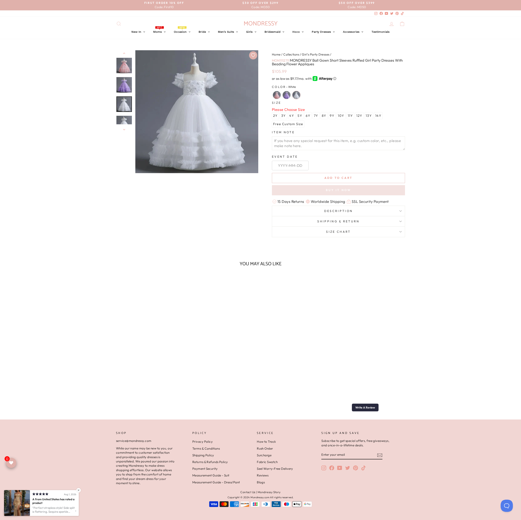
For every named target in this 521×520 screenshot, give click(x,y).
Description (338, 211)
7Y (316, 116)
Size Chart (338, 232)
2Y (275, 116)
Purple (286, 95)
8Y (324, 116)
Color (284, 87)
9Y (332, 116)
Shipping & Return (338, 221)
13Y (369, 116)
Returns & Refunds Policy (210, 462)
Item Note (283, 132)
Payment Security (205, 469)
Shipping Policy (203, 455)
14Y (378, 116)
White (296, 95)
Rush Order (265, 448)
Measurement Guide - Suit (210, 475)
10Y (341, 116)
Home (276, 54)
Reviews (262, 475)
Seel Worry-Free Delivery (275, 469)
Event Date (285, 156)
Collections (291, 54)
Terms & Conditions (206, 448)
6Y (308, 116)
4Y (291, 116)
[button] (365, 407)
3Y (283, 116)
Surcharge (264, 455)
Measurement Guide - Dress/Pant (216, 482)
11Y (350, 116)
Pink (277, 95)
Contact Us (247, 492)
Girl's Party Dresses (315, 54)
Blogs (261, 482)
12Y (359, 116)
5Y (300, 116)
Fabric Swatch (267, 462)
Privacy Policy (202, 442)
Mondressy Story (269, 492)
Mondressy (261, 24)
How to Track (266, 442)
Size (276, 103)
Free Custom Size (288, 124)
